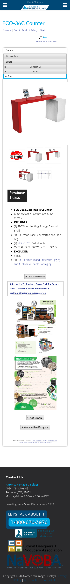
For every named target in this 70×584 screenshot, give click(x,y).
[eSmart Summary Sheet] (35, 327)
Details (9, 50)
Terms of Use (32, 580)
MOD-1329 (23, 243)
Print (35, 71)
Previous (6, 30)
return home (53, 41)
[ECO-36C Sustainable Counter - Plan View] (44, 176)
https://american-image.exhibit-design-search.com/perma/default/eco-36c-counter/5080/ (38, 441)
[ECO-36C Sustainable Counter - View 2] (38, 113)
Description (12, 56)
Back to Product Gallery (25, 30)
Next (42, 30)
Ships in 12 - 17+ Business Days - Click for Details (34, 284)
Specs (9, 61)
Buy (10, 76)
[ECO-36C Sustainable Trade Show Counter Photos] (17, 155)
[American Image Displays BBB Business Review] (35, 533)
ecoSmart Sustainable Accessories (28, 292)
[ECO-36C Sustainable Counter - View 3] (26, 176)
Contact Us (36, 66)
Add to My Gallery (37, 276)
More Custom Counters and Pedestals (29, 288)
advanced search (41, 41)
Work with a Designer (36, 427)
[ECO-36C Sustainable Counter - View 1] (35, 155)
